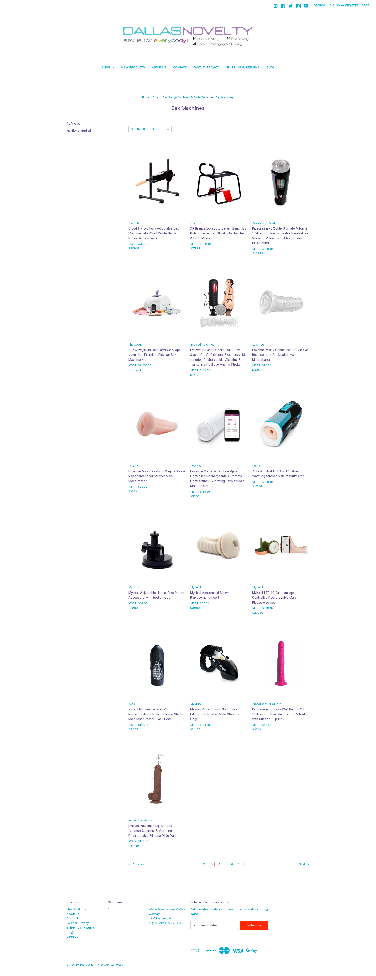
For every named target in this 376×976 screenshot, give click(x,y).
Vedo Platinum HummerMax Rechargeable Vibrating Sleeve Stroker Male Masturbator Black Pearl (156, 714)
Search (319, 5)
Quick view (156, 177)
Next (302, 865)
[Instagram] (298, 6)
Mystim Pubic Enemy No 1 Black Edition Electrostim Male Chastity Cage (214, 714)
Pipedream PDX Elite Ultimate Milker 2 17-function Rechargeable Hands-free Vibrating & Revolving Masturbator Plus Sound (280, 236)
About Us (159, 67)
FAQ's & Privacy (206, 67)
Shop (106, 67)
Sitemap (72, 937)
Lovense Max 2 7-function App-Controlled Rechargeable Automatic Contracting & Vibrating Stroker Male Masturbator (217, 478)
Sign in (335, 5)
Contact (179, 67)
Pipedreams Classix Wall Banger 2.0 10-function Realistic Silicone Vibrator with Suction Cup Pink (280, 714)
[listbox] (157, 129)
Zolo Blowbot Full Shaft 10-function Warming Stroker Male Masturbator (279, 473)
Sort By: (136, 129)
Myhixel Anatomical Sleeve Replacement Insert (209, 595)
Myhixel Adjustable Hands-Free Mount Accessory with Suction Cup (156, 595)
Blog (270, 67)
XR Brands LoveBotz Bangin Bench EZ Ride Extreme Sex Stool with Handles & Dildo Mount (218, 233)
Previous (138, 865)
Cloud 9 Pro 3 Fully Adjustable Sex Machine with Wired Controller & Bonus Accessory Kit (153, 233)
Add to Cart (157, 184)
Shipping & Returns (243, 67)
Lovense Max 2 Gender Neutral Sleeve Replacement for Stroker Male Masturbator (280, 355)
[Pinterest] (275, 6)
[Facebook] (283, 6)
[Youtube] (306, 6)
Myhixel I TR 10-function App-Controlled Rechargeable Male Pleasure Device (274, 598)
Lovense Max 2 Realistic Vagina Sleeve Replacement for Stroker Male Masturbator (157, 476)
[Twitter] (291, 6)
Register (352, 5)
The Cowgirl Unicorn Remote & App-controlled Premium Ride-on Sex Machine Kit (155, 355)
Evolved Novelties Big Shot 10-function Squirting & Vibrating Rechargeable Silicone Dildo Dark (152, 831)
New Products (133, 67)
